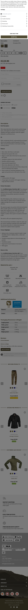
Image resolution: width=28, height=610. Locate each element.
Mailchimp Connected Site (7, 26)
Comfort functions (6, 18)
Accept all (14, 37)
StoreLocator (5, 23)
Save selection (14, 33)
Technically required (6, 14)
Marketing (4, 21)
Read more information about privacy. (17, 7)
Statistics (4, 16)
